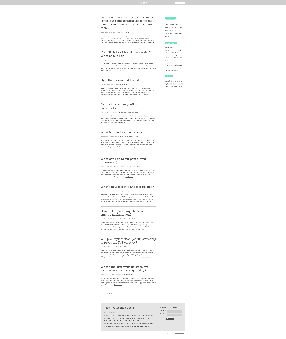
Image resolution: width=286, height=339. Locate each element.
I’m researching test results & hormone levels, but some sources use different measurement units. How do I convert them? (127, 22)
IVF (125, 112)
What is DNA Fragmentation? (121, 132)
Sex (175, 27)
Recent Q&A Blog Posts (119, 307)
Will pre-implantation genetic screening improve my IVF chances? (128, 240)
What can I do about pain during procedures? (123, 160)
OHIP (171, 27)
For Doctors (171, 3)
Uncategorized (132, 191)
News (166, 27)
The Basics (126, 32)
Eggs (122, 112)
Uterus (138, 166)
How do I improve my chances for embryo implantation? (124, 212)
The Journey (124, 84)
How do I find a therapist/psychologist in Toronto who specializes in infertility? (174, 64)
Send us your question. (176, 86)
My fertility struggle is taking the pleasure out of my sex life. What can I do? (174, 51)
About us (157, 3)
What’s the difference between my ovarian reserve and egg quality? (124, 268)
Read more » (151, 42)
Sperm (128, 112)
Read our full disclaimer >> (179, 333)
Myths (165, 3)
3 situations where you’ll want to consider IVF (123, 106)
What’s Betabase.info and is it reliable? (127, 187)
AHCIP (172, 24)
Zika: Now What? (169, 47)
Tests (122, 32)
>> (112, 293)
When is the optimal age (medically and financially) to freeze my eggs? (174, 69)
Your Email (163, 313)
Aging (119, 112)
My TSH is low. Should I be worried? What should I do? (126, 54)
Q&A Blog (151, 3)
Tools (161, 3)
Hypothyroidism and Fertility (121, 80)
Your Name (163, 310)
